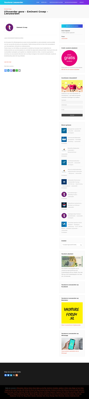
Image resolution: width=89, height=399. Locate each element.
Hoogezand (58, 392)
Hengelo (36, 392)
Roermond (54, 394)
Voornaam (63, 100)
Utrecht (29, 396)
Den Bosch (31, 390)
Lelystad (82, 392)
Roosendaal (60, 394)
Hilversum (40, 392)
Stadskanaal (13, 396)
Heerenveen (21, 392)
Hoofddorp (46, 392)
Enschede (75, 390)
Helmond (31, 392)
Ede (62, 390)
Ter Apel (18, 396)
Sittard (76, 394)
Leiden (78, 392)
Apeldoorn (61, 388)
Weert (56, 396)
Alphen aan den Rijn (41, 388)
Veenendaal (39, 396)
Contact (81, 2)
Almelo (30, 388)
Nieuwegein (26, 394)
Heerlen (26, 392)
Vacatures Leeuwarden (13, 2)
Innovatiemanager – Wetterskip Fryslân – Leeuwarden (73, 194)
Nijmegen (35, 394)
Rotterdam (66, 394)
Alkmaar (26, 388)
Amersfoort (49, 388)
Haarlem (16, 392)
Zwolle (77, 396)
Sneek (79, 394)
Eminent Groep (7, 9)
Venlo (44, 396)
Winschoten (61, 396)
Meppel (15, 394)
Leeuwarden (64, 38)
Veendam (33, 396)
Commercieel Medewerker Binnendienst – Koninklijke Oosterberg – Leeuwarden (74, 139)
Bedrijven (43, 2)
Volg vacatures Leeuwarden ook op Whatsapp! (70, 352)
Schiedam (71, 394)
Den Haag (37, 390)
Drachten (58, 390)
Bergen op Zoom (76, 388)
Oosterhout (46, 394)
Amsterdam (55, 388)
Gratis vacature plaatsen (56, 2)
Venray (47, 396)
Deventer (42, 390)
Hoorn (63, 392)
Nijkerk (31, 394)
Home (37, 2)
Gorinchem (81, 390)
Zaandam (67, 396)
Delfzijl (26, 390)
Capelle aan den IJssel (10, 390)
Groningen (10, 392)
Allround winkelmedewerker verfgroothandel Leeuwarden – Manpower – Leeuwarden (75, 171)
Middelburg (20, 394)
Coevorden (19, 390)
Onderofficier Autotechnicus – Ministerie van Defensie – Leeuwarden (75, 205)
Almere (34, 388)
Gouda (6, 392)
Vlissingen (52, 396)
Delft (23, 390)
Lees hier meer (7, 62)
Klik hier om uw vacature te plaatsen (70, 69)
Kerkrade (67, 392)
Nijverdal (41, 394)
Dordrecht (53, 390)
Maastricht (10, 394)
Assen (70, 388)
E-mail (62, 109)
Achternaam (64, 104)
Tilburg (25, 396)
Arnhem (66, 388)
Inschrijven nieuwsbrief (71, 2)
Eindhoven (66, 390)
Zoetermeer (73, 396)
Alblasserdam (20, 388)
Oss (50, 394)
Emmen (71, 390)
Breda (82, 388)
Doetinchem (48, 390)
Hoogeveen (52, 392)
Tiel (22, 396)
